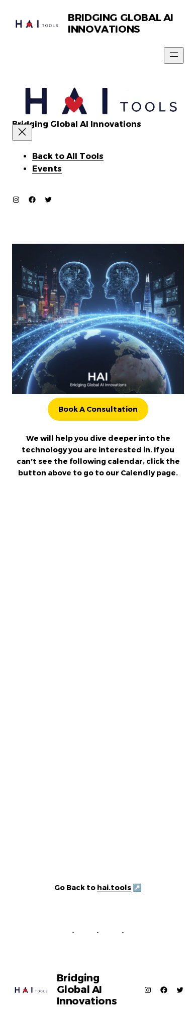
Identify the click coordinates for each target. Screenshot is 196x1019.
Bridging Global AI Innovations (120, 23)
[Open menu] (174, 55)
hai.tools (114, 887)
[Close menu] (22, 132)
